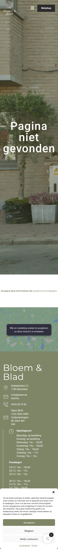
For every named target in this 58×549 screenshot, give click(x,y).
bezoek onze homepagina (45, 291)
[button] (53, 492)
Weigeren (29, 530)
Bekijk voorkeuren (29, 538)
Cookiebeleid (24, 545)
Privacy (34, 545)
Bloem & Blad (9, 12)
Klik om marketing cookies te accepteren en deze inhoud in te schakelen (29, 329)
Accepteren (29, 522)
